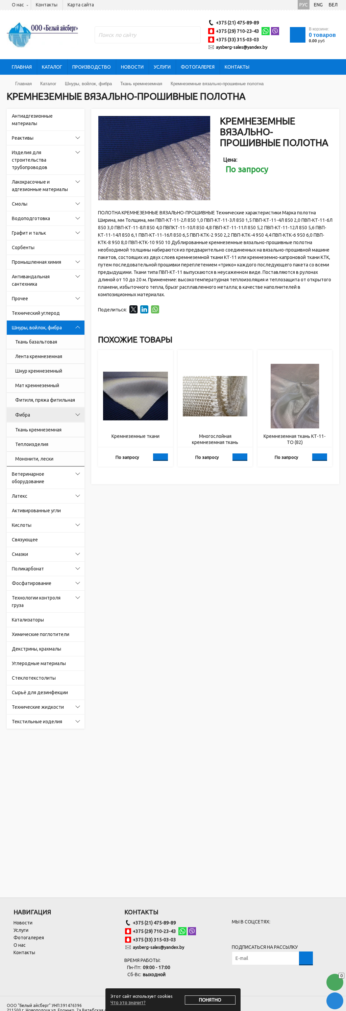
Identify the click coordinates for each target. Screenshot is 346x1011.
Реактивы (22, 138)
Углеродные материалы (39, 663)
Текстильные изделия (37, 721)
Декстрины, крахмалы (36, 649)
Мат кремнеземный (37, 385)
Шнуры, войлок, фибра (37, 327)
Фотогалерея (198, 67)
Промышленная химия (36, 262)
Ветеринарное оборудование (28, 477)
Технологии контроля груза (36, 601)
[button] (204, 122)
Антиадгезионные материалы (32, 119)
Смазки (20, 554)
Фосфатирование (31, 583)
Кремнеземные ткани (135, 436)
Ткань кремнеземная (38, 429)
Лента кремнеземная (38, 356)
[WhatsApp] (155, 309)
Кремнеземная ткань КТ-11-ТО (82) (295, 439)
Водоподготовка (31, 218)
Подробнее (160, 457)
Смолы (19, 204)
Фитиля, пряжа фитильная (45, 400)
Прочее (20, 298)
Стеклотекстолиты (34, 678)
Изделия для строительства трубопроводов (29, 160)
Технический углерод (36, 313)
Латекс (19, 496)
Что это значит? (128, 1002)
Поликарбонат (28, 568)
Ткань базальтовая (36, 342)
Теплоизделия (31, 444)
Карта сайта (81, 4)
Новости (132, 67)
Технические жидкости (38, 707)
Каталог (52, 67)
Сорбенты (23, 247)
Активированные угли (36, 510)
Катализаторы (28, 619)
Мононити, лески (34, 459)
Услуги (162, 67)
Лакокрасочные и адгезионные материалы (40, 185)
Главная (22, 67)
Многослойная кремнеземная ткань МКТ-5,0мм (215, 439)
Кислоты (21, 525)
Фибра (22, 415)
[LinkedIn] (144, 309)
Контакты (46, 4)
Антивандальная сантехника (31, 280)
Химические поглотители (40, 634)
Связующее (25, 539)
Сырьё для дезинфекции (40, 692)
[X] (133, 309)
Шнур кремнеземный (38, 371)
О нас (18, 4)
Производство (91, 67)
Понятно (210, 1000)
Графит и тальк (29, 233)
